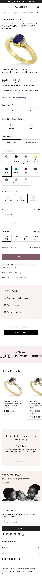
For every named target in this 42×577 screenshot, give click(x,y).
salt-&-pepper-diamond (37, 417)
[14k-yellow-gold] (7, 414)
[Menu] (3, 7)
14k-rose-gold (9, 414)
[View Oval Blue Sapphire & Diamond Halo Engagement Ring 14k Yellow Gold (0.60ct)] (13, 386)
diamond (30, 417)
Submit (21, 528)
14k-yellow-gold (7, 414)
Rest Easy (36, 231)
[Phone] (7, 7)
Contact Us (15, 267)
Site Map (29, 571)
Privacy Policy (6, 571)
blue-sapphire (39, 417)
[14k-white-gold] (5, 414)
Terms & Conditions (19, 571)
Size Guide (36, 209)
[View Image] (21, 356)
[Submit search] (37, 12)
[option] (11, 110)
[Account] (35, 7)
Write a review (21, 332)
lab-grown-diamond (32, 417)
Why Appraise (35, 247)
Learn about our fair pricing (32, 81)
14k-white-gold (5, 414)
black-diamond (34, 417)
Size (3, 209)
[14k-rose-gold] (9, 414)
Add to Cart (21, 257)
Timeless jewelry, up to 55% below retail (21, 1)
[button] (21, 223)
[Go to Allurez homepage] (21, 7)
